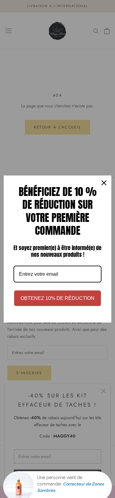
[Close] (104, 182)
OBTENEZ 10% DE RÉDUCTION (57, 298)
